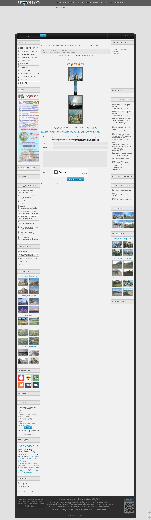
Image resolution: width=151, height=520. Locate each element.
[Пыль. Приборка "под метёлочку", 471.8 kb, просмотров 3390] (128, 295)
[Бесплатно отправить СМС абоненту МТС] (21, 381)
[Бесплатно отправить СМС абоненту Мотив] (21, 388)
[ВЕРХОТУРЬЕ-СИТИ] (29, 2)
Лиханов (20, 449)
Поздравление (28, 472)
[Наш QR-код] (129, 512)
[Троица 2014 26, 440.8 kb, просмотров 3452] (128, 256)
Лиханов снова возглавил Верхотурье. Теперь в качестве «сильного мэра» (122, 144)
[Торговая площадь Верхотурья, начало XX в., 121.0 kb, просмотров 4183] (34, 355)
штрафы (31, 460)
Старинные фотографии (28, 346)
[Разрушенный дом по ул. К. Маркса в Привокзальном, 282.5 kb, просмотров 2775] (128, 267)
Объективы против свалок (122, 278)
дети (26, 460)
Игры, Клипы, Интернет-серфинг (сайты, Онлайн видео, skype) (27, 420)
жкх (38, 451)
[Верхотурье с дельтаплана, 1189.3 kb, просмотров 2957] (23, 344)
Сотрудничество (67, 510)
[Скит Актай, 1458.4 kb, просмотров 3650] (23, 305)
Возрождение (35, 461)
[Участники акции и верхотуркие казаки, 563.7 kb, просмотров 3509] (128, 287)
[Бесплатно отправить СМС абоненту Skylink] (35, 388)
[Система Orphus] (31, 507)
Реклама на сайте (100, 510)
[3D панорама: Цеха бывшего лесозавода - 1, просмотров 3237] (128, 219)
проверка (20, 472)
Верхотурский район (28, 296)
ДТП (26, 471)
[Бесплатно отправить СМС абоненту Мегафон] (35, 381)
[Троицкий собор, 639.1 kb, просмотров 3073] (34, 364)
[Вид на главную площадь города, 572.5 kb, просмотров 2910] (34, 324)
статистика (32, 470)
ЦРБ (37, 470)
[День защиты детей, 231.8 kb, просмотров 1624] (28, 130)
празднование (22, 455)
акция (37, 460)
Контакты (55, 510)
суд (38, 469)
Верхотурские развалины (123, 258)
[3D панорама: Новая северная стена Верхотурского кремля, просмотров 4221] (128, 227)
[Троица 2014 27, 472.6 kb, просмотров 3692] (117, 256)
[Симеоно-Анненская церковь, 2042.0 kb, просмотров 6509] (23, 293)
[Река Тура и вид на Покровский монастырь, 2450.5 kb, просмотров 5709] (34, 293)
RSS (121, 36)
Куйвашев (21, 458)
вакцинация (21, 465)
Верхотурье (28, 446)
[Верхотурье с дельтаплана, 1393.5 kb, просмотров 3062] (34, 344)
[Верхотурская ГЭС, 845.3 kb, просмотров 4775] (34, 320)
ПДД (37, 467)
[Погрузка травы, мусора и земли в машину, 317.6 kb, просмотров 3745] (117, 295)
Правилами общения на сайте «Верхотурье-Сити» (85, 137)
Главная (44, 45)
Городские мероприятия (122, 239)
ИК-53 (29, 458)
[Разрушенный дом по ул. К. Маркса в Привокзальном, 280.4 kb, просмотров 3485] (117, 267)
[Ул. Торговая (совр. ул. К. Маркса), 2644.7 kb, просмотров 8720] (23, 285)
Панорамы (28, 315)
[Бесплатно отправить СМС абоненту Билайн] (28, 381)
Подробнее (116, 53)
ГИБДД (20, 471)
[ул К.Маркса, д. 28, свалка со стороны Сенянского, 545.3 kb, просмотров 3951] (117, 287)
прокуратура (31, 469)
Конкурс (36, 463)
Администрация (22, 467)
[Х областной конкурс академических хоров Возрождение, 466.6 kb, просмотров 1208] (28, 161)
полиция (36, 465)
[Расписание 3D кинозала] (28, 99)
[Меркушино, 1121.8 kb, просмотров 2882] (34, 313)
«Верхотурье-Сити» (84, 499)
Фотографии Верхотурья (28, 276)
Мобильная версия (76, 515)
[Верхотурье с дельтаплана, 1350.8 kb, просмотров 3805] (23, 336)
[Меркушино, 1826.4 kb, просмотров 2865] (23, 313)
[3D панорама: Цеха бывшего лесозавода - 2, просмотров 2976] (117, 227)
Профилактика (23, 462)
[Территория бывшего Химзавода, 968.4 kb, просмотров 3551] (23, 324)
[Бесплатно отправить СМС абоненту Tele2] (28, 388)
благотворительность (24, 463)
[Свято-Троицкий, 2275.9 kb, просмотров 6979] (34, 285)
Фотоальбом (53, 45)
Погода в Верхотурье (119, 49)
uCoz (133, 513)
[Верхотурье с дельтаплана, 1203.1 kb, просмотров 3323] (34, 336)
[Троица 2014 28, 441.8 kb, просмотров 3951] (128, 247)
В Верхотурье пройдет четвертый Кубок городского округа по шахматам (122, 120)
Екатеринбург (35, 456)
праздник (31, 467)
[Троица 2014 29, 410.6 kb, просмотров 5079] (117, 247)
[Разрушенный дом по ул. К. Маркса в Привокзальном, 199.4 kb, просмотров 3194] (128, 275)
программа (21, 460)
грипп (19, 469)
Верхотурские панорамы (68, 45)
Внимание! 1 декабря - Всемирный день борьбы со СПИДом (122, 164)
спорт (24, 469)
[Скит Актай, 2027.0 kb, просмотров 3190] (34, 305)
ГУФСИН (36, 458)
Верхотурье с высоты (28, 327)
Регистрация (113, 36)
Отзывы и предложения (83, 510)
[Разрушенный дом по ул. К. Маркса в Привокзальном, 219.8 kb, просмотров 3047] (117, 275)
